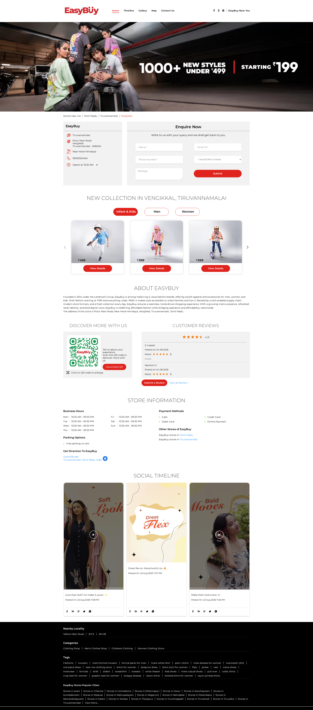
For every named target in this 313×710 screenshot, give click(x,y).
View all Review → (179, 382)
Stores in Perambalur (200, 695)
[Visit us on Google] (218, 10)
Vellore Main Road (73, 634)
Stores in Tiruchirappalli (170, 698)
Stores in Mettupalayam (120, 695)
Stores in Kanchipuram (197, 691)
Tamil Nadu (90, 116)
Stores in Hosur (171, 691)
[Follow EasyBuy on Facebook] (214, 10)
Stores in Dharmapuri (147, 691)
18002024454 (80, 158)
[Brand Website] (223, 10)
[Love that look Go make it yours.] (93, 536)
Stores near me (72, 116)
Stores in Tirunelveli (198, 698)
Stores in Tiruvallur (223, 698)
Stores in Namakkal (173, 695)
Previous (65, 247)
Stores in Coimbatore (119, 691)
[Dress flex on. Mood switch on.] (156, 523)
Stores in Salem (96, 698)
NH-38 (102, 634)
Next (248, 247)
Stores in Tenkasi (118, 698)
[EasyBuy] (81, 11)
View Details (97, 268)
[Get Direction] (105, 460)
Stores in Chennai (93, 691)
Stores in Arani (71, 691)
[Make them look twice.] (219, 536)
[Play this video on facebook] (93, 536)
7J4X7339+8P (70, 456)
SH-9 (91, 634)
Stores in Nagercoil (148, 695)
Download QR (114, 366)
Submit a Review (154, 382)
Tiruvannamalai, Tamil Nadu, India (82, 459)
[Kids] (97, 242)
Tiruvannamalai (109, 116)
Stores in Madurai (93, 695)
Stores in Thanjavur (142, 698)
